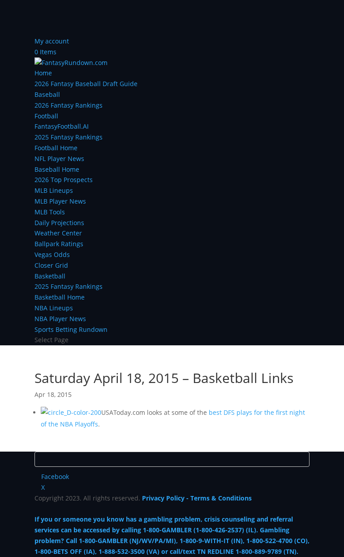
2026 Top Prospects (63, 179)
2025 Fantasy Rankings (68, 137)
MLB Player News (60, 201)
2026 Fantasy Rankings (68, 105)
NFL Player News (59, 158)
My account (51, 41)
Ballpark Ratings (58, 243)
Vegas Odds (52, 254)
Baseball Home (56, 169)
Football (46, 116)
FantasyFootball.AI (61, 126)
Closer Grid (51, 265)
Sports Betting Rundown (71, 329)
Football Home (55, 148)
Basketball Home (59, 297)
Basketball (49, 276)
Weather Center (58, 233)
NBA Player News (60, 318)
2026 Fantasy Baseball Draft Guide (86, 83)
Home (43, 73)
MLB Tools (49, 212)
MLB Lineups (53, 190)
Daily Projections (59, 222)
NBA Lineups (53, 308)
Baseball (47, 94)
